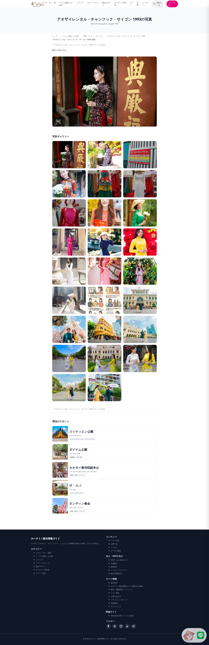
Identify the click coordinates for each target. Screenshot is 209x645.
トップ (54, 36)
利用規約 (114, 603)
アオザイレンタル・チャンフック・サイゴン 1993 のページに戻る (78, 45)
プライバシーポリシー (119, 600)
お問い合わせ (116, 596)
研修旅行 (114, 567)
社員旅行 (114, 563)
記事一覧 (114, 544)
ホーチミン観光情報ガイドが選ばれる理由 (127, 586)
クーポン (145, 3)
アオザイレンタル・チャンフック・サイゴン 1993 (126, 36)
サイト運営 (115, 593)
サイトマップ (116, 606)
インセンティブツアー (119, 570)
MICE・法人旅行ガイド (120, 560)
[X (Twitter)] (114, 626)
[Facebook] (108, 626)
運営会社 (114, 583)
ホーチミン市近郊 (120, 3)
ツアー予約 (171, 3)
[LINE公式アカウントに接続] (194, 635)
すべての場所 (116, 551)
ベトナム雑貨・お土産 (65, 3)
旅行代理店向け (117, 573)
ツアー (131, 3)
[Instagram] (121, 626)
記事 (137, 3)
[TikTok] (127, 626)
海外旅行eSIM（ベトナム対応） (123, 616)
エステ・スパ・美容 (49, 3)
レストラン (80, 3)
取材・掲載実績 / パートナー (122, 589)
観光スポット (106, 3)
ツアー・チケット (93, 3)
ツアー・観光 (41, 573)
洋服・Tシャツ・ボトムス (93, 36)
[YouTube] (133, 626)
